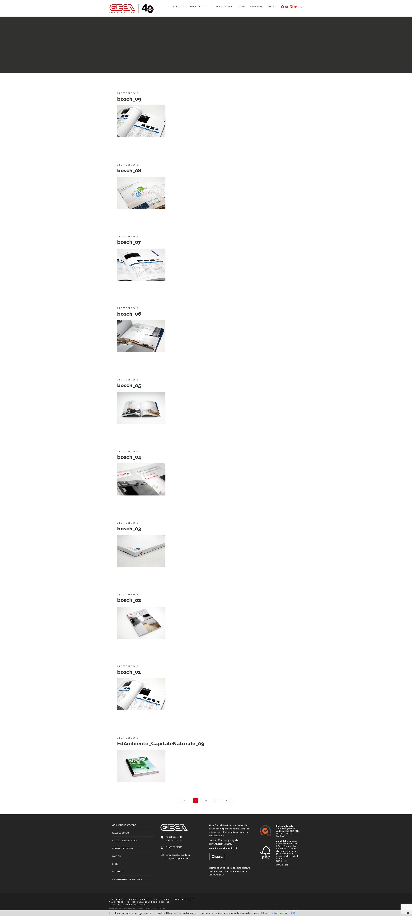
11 (201, 800)
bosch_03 (129, 529)
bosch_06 (129, 314)
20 (217, 800)
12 (206, 800)
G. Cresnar (126, 908)
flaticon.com (141, 908)
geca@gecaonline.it (181, 854)
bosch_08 (129, 170)
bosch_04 (129, 457)
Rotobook (256, 6)
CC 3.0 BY (161, 908)
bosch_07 (129, 242)
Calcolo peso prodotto (125, 840)
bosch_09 (129, 99)
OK (293, 913)
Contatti (272, 6)
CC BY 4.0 (114, 905)
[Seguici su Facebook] (283, 7)
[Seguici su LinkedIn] (291, 7)
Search (301, 7)
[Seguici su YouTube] (287, 7)
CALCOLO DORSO (120, 832)
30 (222, 800)
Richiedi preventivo (122, 848)
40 (227, 800)
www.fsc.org (282, 864)
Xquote (240, 6)
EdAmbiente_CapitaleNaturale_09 (160, 743)
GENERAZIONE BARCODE (124, 825)
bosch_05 (129, 385)
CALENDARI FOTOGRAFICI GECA (127, 879)
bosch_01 (129, 672)
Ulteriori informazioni (274, 913)
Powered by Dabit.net (135, 905)
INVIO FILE (117, 856)
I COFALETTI (117, 871)
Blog (115, 863)
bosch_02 (129, 600)
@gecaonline (182, 858)
